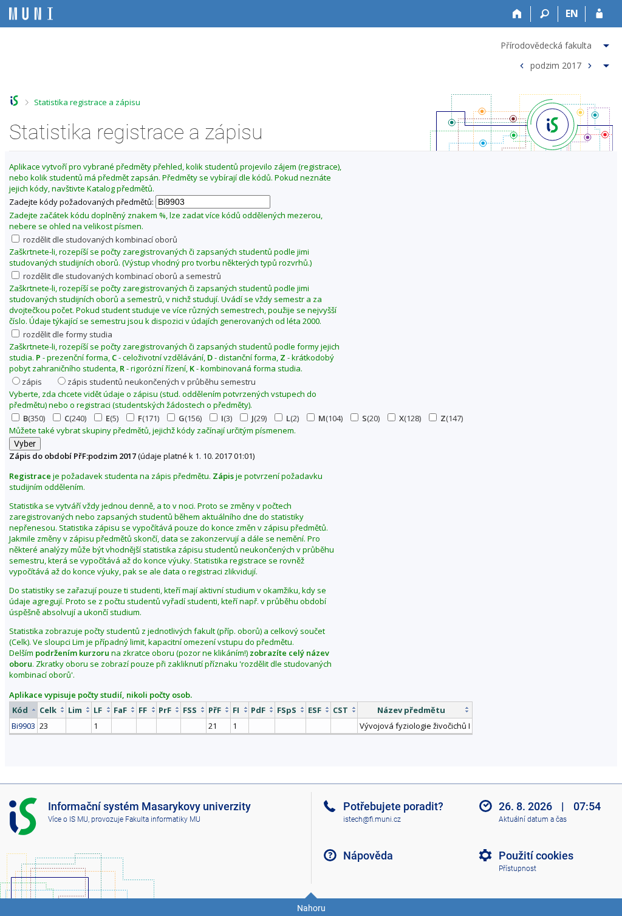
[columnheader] (24, 709)
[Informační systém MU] (14, 100)
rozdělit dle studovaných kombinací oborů (99, 239)
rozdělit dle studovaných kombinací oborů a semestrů (121, 275)
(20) (371, 418)
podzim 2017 (555, 65)
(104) (330, 418)
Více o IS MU (68, 819)
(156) (190, 418)
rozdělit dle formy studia (66, 334)
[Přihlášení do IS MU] (599, 14)
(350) (34, 418)
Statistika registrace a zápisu (87, 102)
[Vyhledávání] (544, 14)
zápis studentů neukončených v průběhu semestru (161, 381)
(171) (148, 418)
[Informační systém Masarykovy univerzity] (31, 13)
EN (572, 13)
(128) (410, 418)
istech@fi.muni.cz (372, 819)
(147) (451, 418)
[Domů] (517, 14)
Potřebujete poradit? (393, 806)
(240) (75, 418)
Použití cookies (536, 855)
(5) (112, 418)
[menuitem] (556, 43)
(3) (226, 418)
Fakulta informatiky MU (162, 819)
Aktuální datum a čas (533, 819)
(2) (292, 418)
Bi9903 (23, 725)
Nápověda (368, 855)
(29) (259, 418)
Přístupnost (517, 868)
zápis (32, 381)
